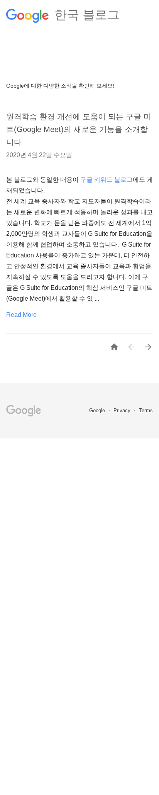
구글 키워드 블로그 (106, 179)
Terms (146, 410)
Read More (21, 314)
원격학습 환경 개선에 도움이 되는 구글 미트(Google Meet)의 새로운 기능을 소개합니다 (78, 129)
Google (98, 410)
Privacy (122, 410)
